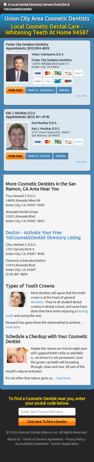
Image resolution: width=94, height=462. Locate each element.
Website (64, 90)
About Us (13, 439)
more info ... (82, 96)
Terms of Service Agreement (43, 439)
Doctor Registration (65, 444)
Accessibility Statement (32, 444)
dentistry (37, 302)
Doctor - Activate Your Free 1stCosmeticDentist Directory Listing (43, 235)
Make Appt (15, 90)
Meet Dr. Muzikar (39, 155)
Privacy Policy (75, 439)
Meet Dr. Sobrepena (41, 90)
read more (13, 327)
